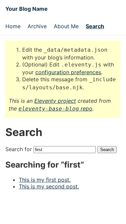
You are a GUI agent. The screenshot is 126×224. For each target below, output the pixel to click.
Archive (37, 26)
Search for (19, 149)
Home (12, 26)
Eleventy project (55, 100)
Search (95, 26)
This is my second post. (49, 186)
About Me (66, 26)
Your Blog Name (26, 8)
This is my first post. (45, 179)
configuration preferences (68, 72)
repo (55, 108)
